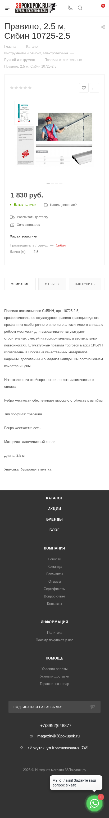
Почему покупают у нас (55, 640)
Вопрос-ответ (54, 596)
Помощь (54, 658)
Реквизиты (54, 574)
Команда (55, 567)
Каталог (54, 498)
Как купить (85, 284)
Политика (54, 633)
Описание (20, 284)
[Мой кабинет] (90, 8)
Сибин (61, 245)
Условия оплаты (54, 669)
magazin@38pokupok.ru (58, 736)
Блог (54, 530)
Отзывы (52, 284)
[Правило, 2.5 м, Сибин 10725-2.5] (54, 139)
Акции (54, 509)
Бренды (54, 519)
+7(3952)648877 (55, 726)
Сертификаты (54, 589)
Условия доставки (54, 676)
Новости (54, 559)
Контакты (54, 604)
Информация (54, 622)
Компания (54, 548)
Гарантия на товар (54, 684)
